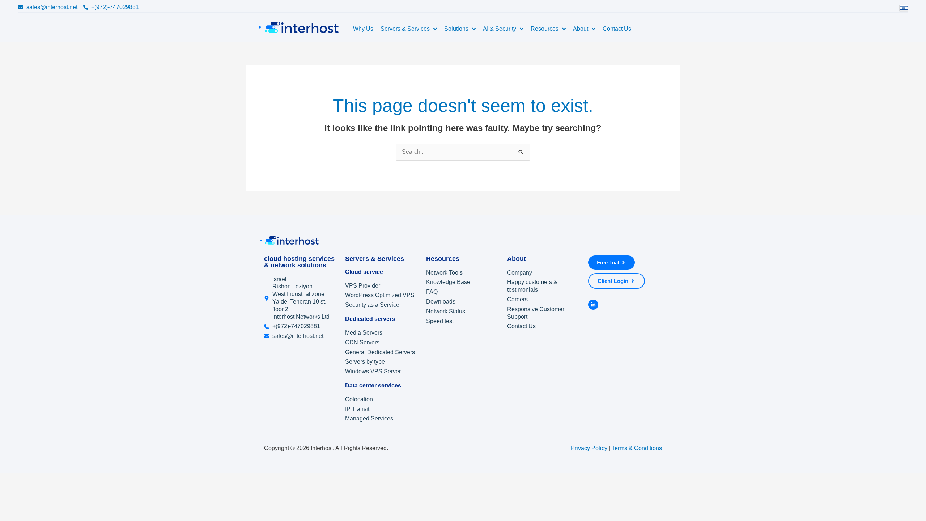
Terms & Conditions (637, 448)
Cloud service (364, 272)
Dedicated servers (370, 319)
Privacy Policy (589, 448)
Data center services (373, 385)
